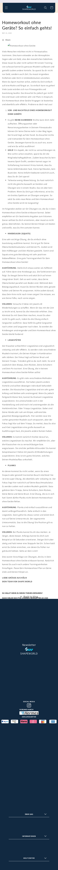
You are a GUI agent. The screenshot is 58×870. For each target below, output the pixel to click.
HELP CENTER (29, 858)
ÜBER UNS (29, 814)
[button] (6, 8)
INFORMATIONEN (29, 836)
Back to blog (31, 596)
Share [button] (8, 40)
